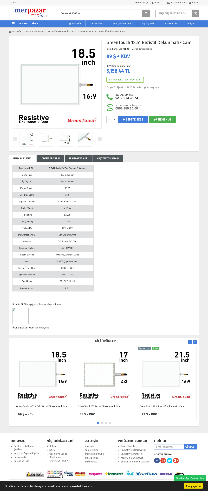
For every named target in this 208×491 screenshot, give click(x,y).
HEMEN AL (164, 119)
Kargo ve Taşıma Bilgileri (26, 453)
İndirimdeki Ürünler (95, 454)
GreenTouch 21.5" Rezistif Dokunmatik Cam (162, 406)
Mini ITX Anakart (129, 446)
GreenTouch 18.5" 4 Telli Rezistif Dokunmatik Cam (41, 406)
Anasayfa (76, 23)
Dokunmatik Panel (34, 31)
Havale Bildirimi (178, 2)
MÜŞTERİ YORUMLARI (108, 158)
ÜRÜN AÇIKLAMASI (22, 158)
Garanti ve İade (21, 461)
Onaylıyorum (194, 486)
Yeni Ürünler (97, 23)
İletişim (195, 2)
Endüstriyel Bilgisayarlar (133, 450)
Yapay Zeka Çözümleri (132, 457)
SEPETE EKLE (134, 119)
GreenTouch (145, 49)
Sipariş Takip (148, 23)
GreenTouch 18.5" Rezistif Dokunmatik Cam (102, 31)
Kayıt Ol (158, 2)
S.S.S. (52, 450)
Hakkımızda (171, 23)
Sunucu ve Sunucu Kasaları (135, 461)
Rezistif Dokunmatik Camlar (62, 31)
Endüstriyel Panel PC (132, 454)
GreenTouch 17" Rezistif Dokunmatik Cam (99, 406)
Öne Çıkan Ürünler (122, 23)
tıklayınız (44, 327)
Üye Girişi (142, 2)
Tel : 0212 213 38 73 (22, 2)
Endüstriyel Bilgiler (59, 460)
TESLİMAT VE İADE (78, 158)
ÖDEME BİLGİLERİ (50, 158)
